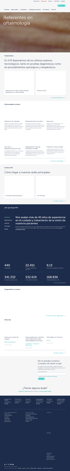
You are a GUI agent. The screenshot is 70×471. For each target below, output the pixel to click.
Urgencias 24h (44, 1)
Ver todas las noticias (58, 352)
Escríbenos (21, 391)
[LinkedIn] (4, 464)
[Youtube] (13, 464)
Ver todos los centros (58, 201)
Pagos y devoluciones (51, 459)
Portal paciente (36, 1)
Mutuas (6, 229)
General (48, 340)
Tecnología (7, 226)
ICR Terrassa (41, 195)
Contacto (48, 454)
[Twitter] (6, 464)
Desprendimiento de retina (34, 121)
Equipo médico (14, 9)
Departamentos (8, 220)
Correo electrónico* (42, 371)
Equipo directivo (7, 421)
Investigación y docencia (35, 9)
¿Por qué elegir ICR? (8, 415)
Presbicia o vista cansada (55, 147)
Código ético (39, 468)
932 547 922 (57, 1)
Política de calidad (33, 468)
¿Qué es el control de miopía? (11, 338)
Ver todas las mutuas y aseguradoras (54, 315)
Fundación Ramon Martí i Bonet (31, 418)
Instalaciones (6, 418)
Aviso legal (19, 468)
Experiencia (7, 217)
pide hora (27, 391)
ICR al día (53, 9)
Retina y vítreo (28, 345)
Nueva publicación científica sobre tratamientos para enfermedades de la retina (34, 338)
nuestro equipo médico (45, 391)
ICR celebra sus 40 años (54, 337)
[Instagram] (8, 464)
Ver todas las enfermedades (56, 161)
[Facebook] (10, 464)
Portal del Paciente (50, 457)
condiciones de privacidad (52, 376)
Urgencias (6, 223)
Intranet (27, 468)
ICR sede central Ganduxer (13, 195)
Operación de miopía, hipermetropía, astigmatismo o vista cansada (17, 91)
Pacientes (6, 9)
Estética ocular (41, 90)
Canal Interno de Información (48, 468)
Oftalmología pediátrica (10, 342)
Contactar (50, 1)
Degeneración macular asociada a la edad (32, 147)
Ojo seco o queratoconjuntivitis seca (12, 147)
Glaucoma (50, 121)
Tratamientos (23, 9)
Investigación (28, 343)
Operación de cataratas (12, 121)
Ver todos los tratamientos (57, 97)
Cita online (62, 5)
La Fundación (46, 9)
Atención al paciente (50, 456)
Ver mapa (6, 403)
